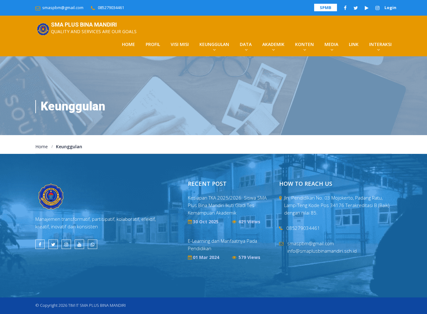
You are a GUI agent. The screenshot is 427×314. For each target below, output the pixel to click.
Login (390, 7)
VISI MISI (180, 44)
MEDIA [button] (331, 44)
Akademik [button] (273, 44)
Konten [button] (304, 44)
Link (354, 44)
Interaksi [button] (380, 44)
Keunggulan (69, 146)
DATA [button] (246, 44)
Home (128, 44)
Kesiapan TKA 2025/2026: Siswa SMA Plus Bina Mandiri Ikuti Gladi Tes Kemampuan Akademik (227, 205)
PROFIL (153, 44)
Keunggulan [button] (214, 44)
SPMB (325, 7)
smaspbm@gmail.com (62, 7)
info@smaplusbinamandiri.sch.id (322, 251)
